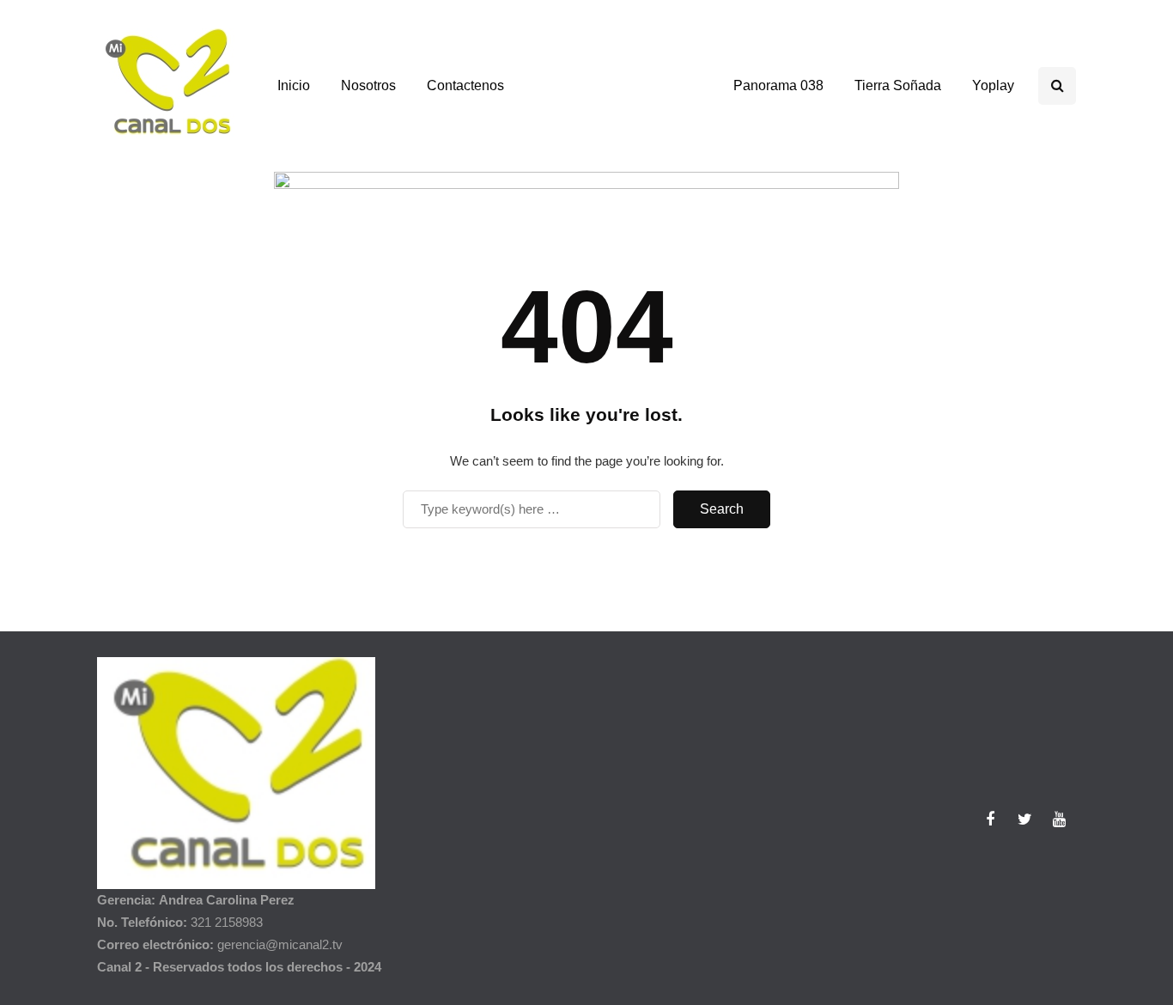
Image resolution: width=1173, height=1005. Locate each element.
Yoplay (993, 85)
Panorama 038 (778, 85)
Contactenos (465, 85)
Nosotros (368, 85)
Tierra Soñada (897, 85)
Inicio (293, 85)
